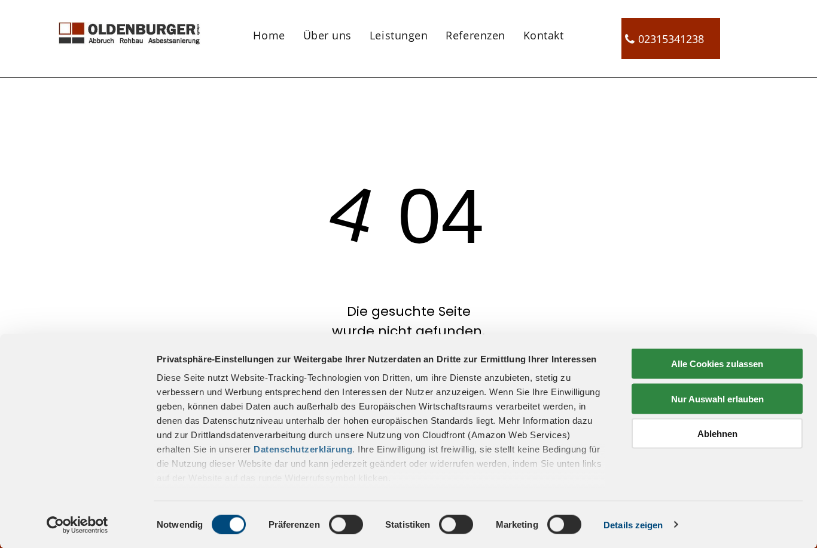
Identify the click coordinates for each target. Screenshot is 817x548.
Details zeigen (633, 524)
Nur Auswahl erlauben (717, 398)
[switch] (346, 524)
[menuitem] (269, 34)
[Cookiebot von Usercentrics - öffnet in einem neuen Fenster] (77, 525)
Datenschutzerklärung (303, 449)
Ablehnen (717, 434)
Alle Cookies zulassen (717, 364)
